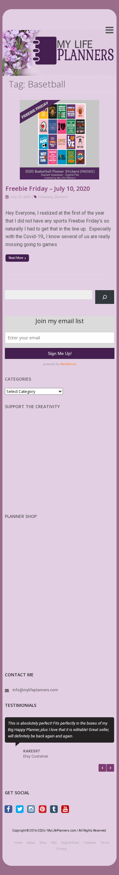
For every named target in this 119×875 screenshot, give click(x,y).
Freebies (45, 197)
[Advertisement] (37, 466)
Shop (43, 842)
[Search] (104, 297)
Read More (16, 258)
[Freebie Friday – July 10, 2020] (59, 104)
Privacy (61, 849)
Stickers (60, 197)
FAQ (54, 842)
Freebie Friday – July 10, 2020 (47, 188)
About (31, 842)
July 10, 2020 (20, 197)
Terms (105, 842)
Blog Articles (70, 842)
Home (18, 842)
